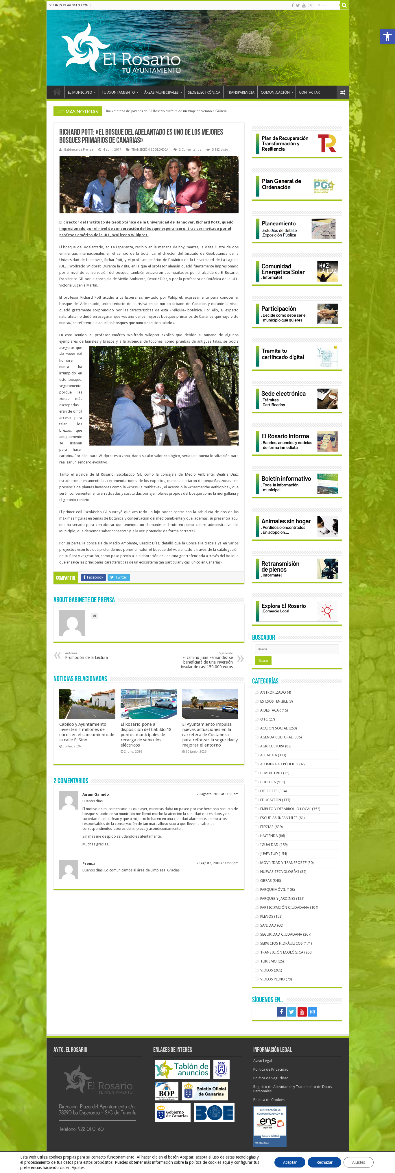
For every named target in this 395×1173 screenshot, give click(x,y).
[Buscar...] (344, 5)
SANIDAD (268, 925)
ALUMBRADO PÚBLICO (279, 764)
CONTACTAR (309, 92)
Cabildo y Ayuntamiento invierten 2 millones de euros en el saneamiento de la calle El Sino (86, 732)
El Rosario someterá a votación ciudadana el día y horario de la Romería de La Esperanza (173, 111)
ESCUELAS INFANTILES (279, 818)
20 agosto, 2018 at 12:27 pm (218, 863)
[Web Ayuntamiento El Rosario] (198, 48)
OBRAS (266, 880)
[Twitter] (298, 5)
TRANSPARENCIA (240, 92)
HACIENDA (269, 836)
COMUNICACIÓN (275, 92)
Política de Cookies (269, 1100)
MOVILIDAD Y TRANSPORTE (283, 862)
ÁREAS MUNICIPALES (161, 92)
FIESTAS (267, 827)
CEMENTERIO (271, 773)
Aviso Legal (262, 1061)
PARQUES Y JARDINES (277, 898)
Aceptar (290, 1162)
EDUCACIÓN (270, 800)
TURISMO (268, 961)
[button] (387, 36)
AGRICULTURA (272, 746)
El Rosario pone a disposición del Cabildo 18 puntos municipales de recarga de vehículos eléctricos (146, 735)
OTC (264, 719)
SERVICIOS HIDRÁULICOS (281, 943)
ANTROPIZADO (273, 692)
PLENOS (266, 916)
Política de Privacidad (271, 1069)
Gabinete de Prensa (78, 150)
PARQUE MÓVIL (273, 889)
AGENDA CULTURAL (276, 737)
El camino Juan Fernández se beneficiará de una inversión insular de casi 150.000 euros (207, 660)
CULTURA (268, 782)
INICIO (56, 92)
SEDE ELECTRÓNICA (204, 92)
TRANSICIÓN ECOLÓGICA (150, 150)
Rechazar (324, 1162)
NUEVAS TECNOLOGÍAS (279, 871)
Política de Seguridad (271, 1078)
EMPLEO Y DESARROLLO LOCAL (285, 809)
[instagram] (309, 5)
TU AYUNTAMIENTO (118, 92)
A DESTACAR (270, 710)
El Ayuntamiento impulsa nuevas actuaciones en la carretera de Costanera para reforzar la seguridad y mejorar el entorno (210, 735)
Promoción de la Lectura (86, 655)
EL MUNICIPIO (80, 92)
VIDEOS (266, 970)
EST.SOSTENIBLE (274, 701)
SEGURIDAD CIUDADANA (281, 934)
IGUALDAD (269, 845)
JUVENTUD (269, 853)
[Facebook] (292, 5)
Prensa (88, 863)
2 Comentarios (190, 150)
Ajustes (358, 1162)
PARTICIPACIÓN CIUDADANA (284, 907)
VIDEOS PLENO (272, 979)
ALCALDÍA (268, 755)
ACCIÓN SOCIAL (274, 728)
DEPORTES (269, 791)
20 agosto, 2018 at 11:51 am (218, 794)
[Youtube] (304, 5)
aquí (226, 1162)
